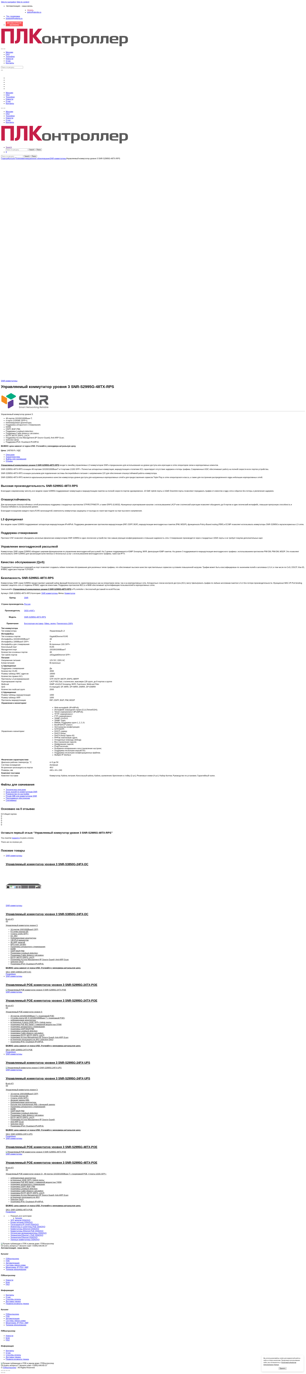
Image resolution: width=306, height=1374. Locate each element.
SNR (26, 598)
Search (9, 147)
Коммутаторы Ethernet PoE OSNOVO (27, 1231)
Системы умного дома (16, 1265)
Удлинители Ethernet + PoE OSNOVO (27, 1235)
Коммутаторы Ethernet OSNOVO (25, 1229)
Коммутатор (70, 593)
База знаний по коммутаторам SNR (21, 792)
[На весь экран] (7, 1370)
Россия (27, 604)
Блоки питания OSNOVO (22, 1222)
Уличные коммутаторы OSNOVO (25, 1240)
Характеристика (13, 457)
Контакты (10, 63)
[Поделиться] (4, 1370)
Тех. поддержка (13, 16)
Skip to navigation (8, 2)
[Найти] (2, 70)
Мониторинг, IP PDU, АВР (17, 1267)
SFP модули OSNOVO (20, 1220)
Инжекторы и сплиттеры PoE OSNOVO (28, 1227)
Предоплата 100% (65, 624)
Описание (10, 455)
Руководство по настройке (17, 794)
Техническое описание (16, 790)
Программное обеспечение (18, 798)
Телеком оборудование (16, 1269)
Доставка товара (13, 1301)
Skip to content (23, 2)
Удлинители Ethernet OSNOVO (24, 1237)
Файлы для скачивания (16, 459)
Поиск (39, 150)
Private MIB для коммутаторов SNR (21, 796)
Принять (283, 1368)
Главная (4, 159)
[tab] (155, 455)
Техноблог (10, 57)
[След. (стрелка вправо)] (4, 1372)
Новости (9, 59)
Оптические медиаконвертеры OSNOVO (28, 1233)
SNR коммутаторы (58, 159)
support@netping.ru (14, 18)
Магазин (9, 52)
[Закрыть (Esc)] (2, 1370)
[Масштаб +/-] (9, 1370)
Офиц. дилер (50, 624)
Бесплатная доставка (33, 624)
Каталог (11, 159)
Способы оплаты (13, 1299)
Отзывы (9, 461)
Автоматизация (12, 1263)
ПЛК (8, 1261)
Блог (8, 1282)
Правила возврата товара (17, 1304)
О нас (8, 61)
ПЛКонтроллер (12, 1259)
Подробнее (11, 974)
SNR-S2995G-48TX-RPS (35, 617)
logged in (16, 838)
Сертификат (11, 800)
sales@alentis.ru (34, 12)
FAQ (8, 54)
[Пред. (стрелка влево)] (2, 1372)
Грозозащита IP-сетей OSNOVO (25, 1225)
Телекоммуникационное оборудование (32, 159)
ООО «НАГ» (29, 611)
